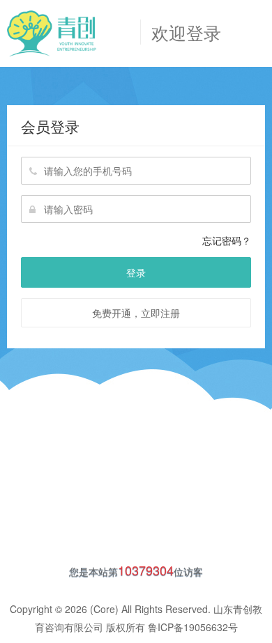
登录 (136, 272)
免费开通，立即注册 (136, 313)
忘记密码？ (226, 240)
